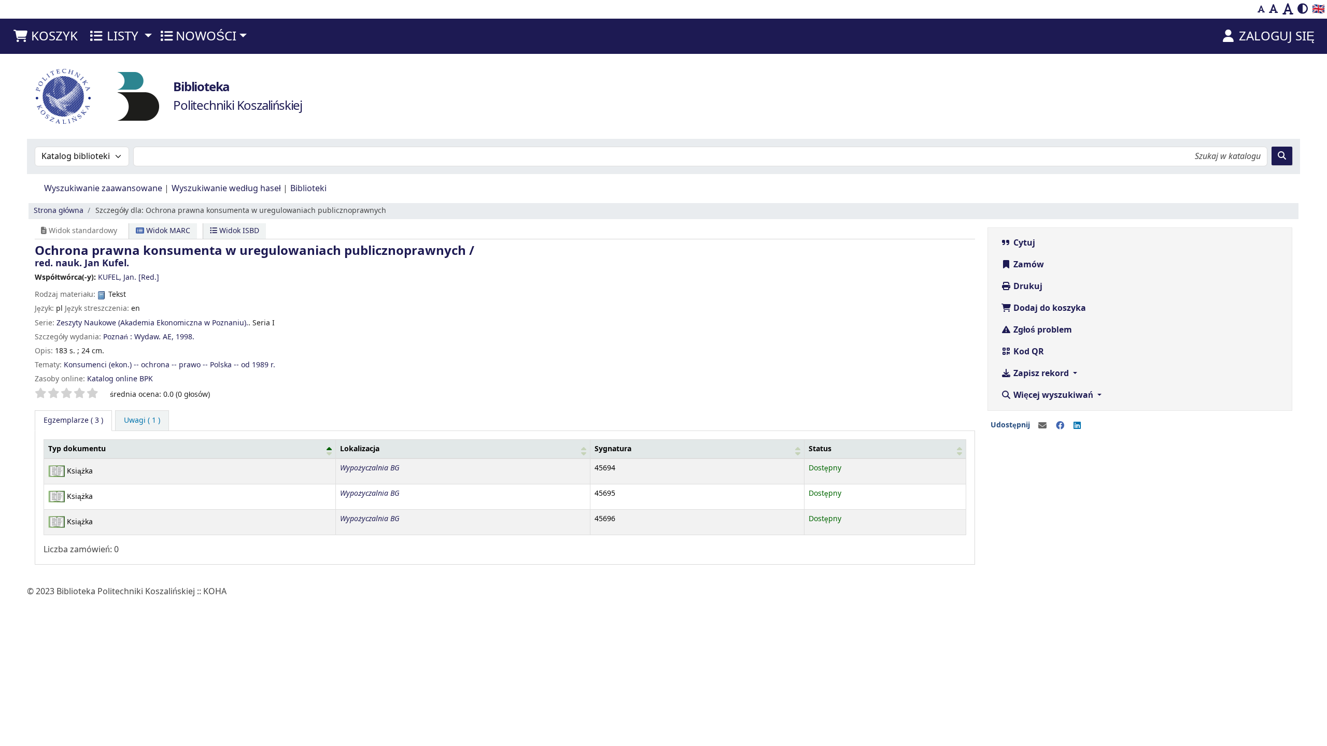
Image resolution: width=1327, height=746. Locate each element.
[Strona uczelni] (63, 96)
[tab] (142, 420)
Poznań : (117, 337)
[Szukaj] (1282, 156)
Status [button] (820, 448)
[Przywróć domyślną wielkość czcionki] (1273, 9)
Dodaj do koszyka (1048, 308)
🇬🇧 (1318, 9)
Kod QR (1027, 352)
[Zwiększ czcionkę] (1287, 9)
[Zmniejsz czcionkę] (1261, 9)
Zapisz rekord (1041, 373)
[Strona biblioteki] (138, 96)
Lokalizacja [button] (359, 448)
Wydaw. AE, (154, 337)
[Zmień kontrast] (1302, 9)
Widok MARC (167, 230)
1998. (185, 337)
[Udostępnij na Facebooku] (1060, 426)
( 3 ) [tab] (73, 420)
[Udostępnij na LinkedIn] (1077, 426)
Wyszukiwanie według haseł (226, 188)
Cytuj (1023, 243)
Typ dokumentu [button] (77, 448)
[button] (45, 36)
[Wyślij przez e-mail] (1042, 426)
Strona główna (58, 210)
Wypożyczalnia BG (369, 468)
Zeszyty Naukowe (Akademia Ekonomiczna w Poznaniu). (152, 323)
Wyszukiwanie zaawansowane (103, 188)
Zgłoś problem (1041, 330)
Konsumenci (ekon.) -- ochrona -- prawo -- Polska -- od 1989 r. (169, 365)
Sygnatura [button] (613, 448)
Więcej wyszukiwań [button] (1053, 395)
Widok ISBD (238, 230)
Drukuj (1026, 286)
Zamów (1027, 265)
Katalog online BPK (120, 379)
